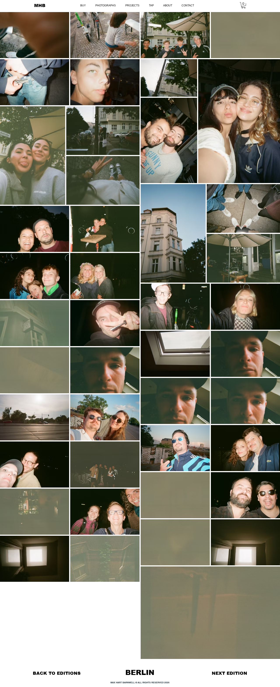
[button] (243, 5)
